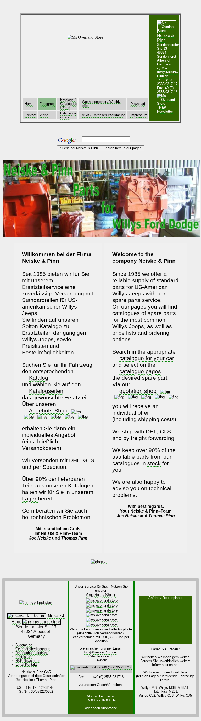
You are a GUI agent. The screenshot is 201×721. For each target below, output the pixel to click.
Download (137, 104)
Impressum (138, 115)
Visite (44, 115)
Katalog (38, 378)
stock (154, 463)
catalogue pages (140, 371)
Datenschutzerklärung (31, 653)
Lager (30, 499)
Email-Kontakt (26, 665)
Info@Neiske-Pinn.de (100, 652)
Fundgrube (47, 104)
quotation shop (138, 391)
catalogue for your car (146, 358)
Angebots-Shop (49, 411)
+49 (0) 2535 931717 (117, 667)
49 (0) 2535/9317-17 (167, 82)
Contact (30, 115)
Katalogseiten (46, 391)
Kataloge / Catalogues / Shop (68, 104)
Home (29, 104)
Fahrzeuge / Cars (68, 115)
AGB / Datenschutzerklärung (103, 115)
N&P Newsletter (27, 661)
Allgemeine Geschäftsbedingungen (32, 647)
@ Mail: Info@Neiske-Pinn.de (167, 72)
